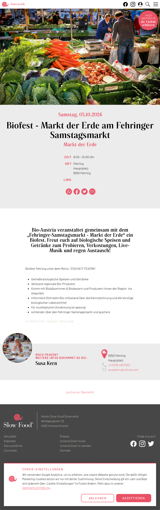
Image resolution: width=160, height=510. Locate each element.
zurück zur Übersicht (80, 392)
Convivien (10, 450)
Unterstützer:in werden (75, 445)
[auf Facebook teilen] (77, 191)
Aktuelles (10, 436)
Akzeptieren (133, 498)
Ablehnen (98, 498)
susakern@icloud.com (123, 369)
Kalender (10, 441)
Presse (64, 436)
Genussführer (13, 445)
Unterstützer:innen (73, 441)
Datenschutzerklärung (36, 487)
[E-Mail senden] (92, 191)
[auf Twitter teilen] (84, 191)
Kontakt (65, 450)
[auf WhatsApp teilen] (69, 191)
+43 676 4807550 (119, 365)
